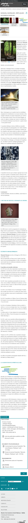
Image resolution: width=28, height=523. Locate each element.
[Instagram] (10, 489)
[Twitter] (8, 489)
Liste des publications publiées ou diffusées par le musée (15, 437)
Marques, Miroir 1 (9, 467)
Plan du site (4, 506)
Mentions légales (6, 500)
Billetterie (4, 509)
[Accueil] (6, 4)
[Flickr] (14, 489)
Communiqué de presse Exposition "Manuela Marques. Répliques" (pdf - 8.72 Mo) (15, 448)
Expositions (9, 9)
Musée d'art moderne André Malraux (9, 0)
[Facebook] (6, 489)
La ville (3, 494)
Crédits (3, 497)
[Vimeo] (12, 489)
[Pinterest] (17, 489)
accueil (3, 9)
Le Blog (3, 477)
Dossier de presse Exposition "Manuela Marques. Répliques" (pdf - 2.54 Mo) (15, 453)
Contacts (3, 503)
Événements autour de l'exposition (14, 460)
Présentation (4, 24)
